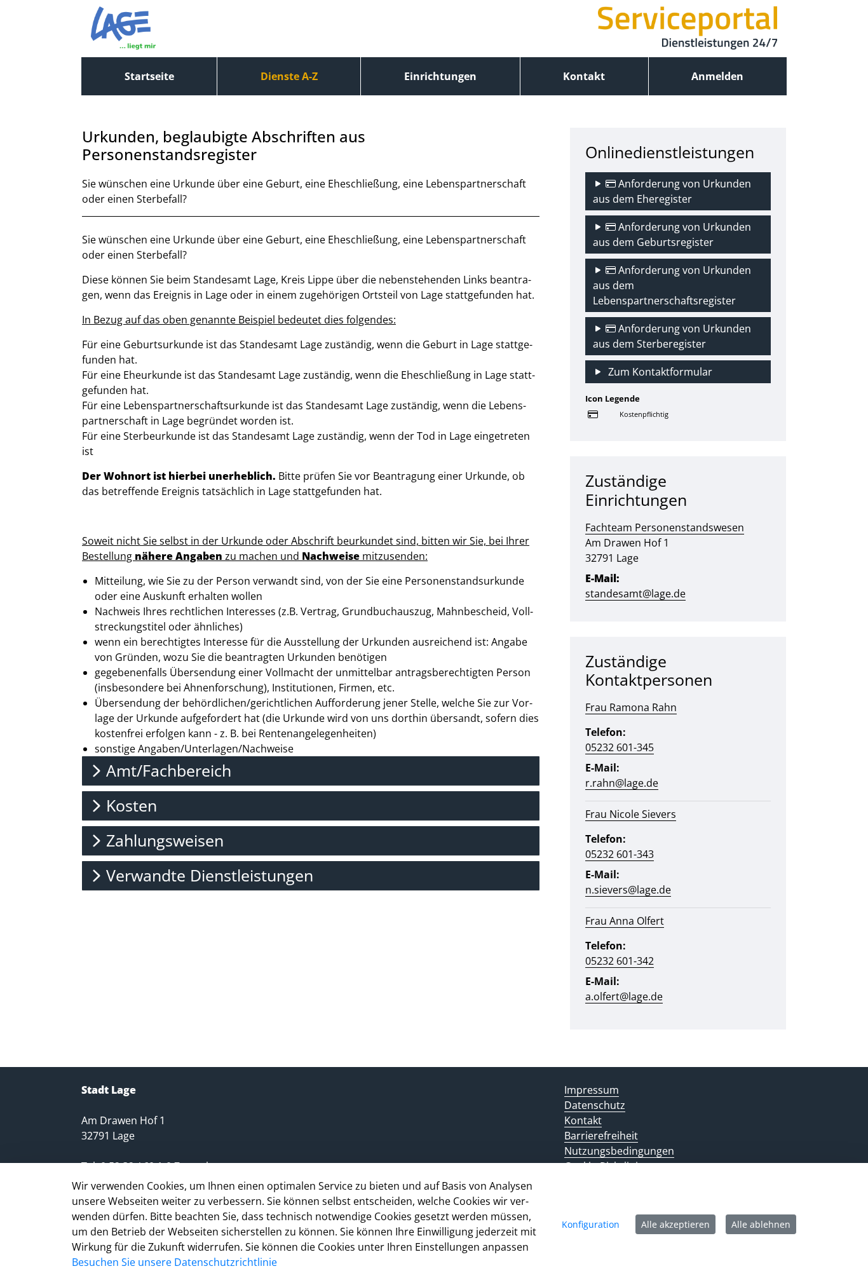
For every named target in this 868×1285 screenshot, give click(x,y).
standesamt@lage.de (635, 594)
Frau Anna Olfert (624, 921)
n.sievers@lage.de (628, 890)
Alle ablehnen (760, 1224)
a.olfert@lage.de (624, 996)
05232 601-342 (619, 961)
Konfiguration (591, 1224)
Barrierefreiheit (601, 1136)
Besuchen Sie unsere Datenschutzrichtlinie (174, 1262)
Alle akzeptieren (675, 1224)
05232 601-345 (619, 747)
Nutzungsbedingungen (619, 1151)
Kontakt (583, 1120)
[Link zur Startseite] (123, 28)
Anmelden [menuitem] (717, 76)
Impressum (591, 1090)
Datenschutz (594, 1105)
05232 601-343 (619, 854)
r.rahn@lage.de (621, 783)
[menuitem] (149, 76)
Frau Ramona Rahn (631, 707)
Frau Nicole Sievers (630, 814)
